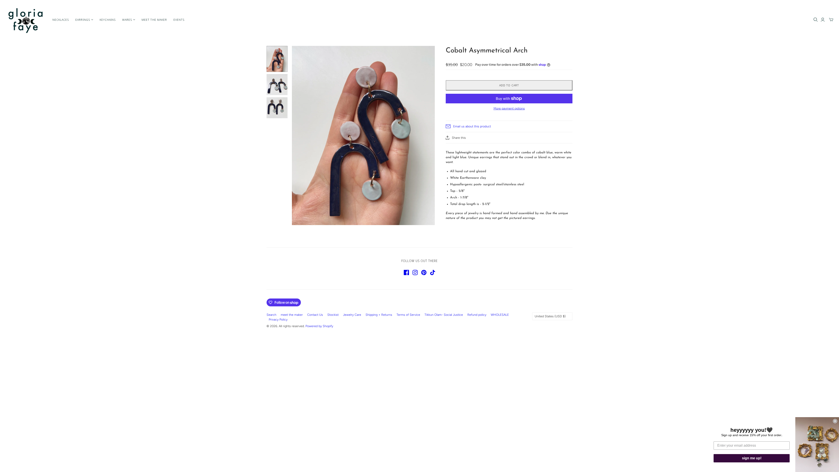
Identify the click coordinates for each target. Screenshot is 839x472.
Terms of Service (408, 315)
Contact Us (315, 315)
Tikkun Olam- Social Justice (444, 315)
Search (271, 315)
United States (550, 316)
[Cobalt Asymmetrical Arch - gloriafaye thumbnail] (277, 59)
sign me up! (751, 458)
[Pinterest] (423, 272)
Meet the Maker (154, 20)
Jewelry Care (352, 315)
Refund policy (476, 315)
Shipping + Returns (379, 315)
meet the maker (292, 315)
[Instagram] (415, 272)
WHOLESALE (500, 315)
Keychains (108, 20)
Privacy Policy (278, 319)
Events (178, 20)
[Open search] (815, 19)
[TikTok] (432, 272)
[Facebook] (406, 272)
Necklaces (60, 20)
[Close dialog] (835, 421)
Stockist (333, 315)
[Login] (822, 19)
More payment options (509, 108)
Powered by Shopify (319, 326)
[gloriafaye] (26, 19)
